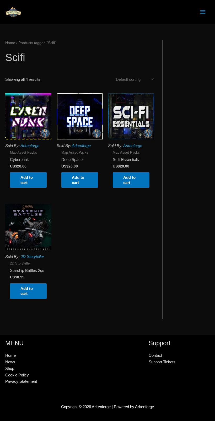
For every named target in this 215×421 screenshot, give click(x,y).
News (10, 362)
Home (10, 43)
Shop (9, 368)
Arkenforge (29, 145)
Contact (155, 355)
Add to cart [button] (26, 180)
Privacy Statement (21, 381)
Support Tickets (162, 362)
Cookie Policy (17, 375)
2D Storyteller (32, 256)
